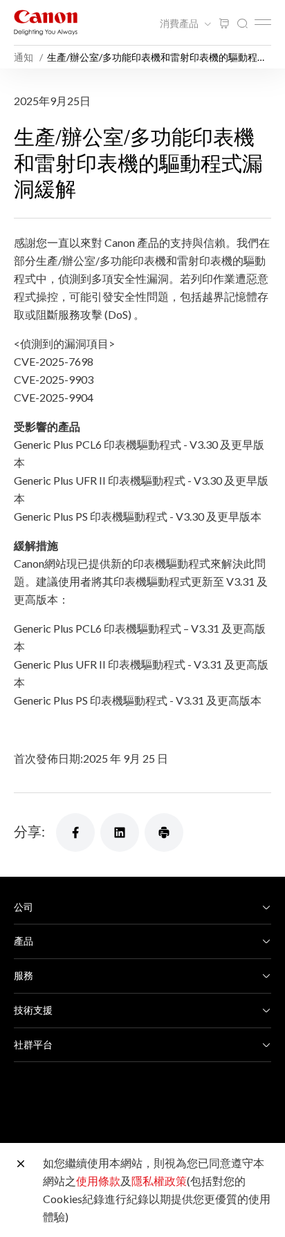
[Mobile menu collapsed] (263, 22)
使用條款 (98, 1180)
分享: (29, 831)
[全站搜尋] (242, 24)
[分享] (75, 832)
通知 (24, 57)
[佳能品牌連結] (45, 22)
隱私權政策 (159, 1180)
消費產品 (180, 23)
